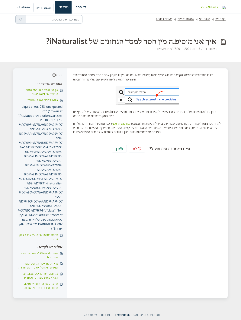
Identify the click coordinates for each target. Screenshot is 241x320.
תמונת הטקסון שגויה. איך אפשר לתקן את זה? (38, 237)
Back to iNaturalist (208, 7)
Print (59, 75)
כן (117, 148)
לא (135, 148)
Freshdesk (122, 315)
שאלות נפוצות (186, 19)
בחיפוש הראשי (121, 123)
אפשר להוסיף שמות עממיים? (42, 100)
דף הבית (81, 7)
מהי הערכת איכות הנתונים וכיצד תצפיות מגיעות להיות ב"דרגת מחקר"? (38, 265)
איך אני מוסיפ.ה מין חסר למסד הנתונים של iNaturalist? (42, 92)
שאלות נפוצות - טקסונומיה (156, 19)
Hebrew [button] (24, 7)
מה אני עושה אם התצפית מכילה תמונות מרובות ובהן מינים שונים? (41, 286)
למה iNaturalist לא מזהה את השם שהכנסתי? (39, 255)
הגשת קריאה (43, 7)
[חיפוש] (20, 19)
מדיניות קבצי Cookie (97, 315)
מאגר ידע (63, 7)
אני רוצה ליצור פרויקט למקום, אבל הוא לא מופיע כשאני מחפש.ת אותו (40, 275)
